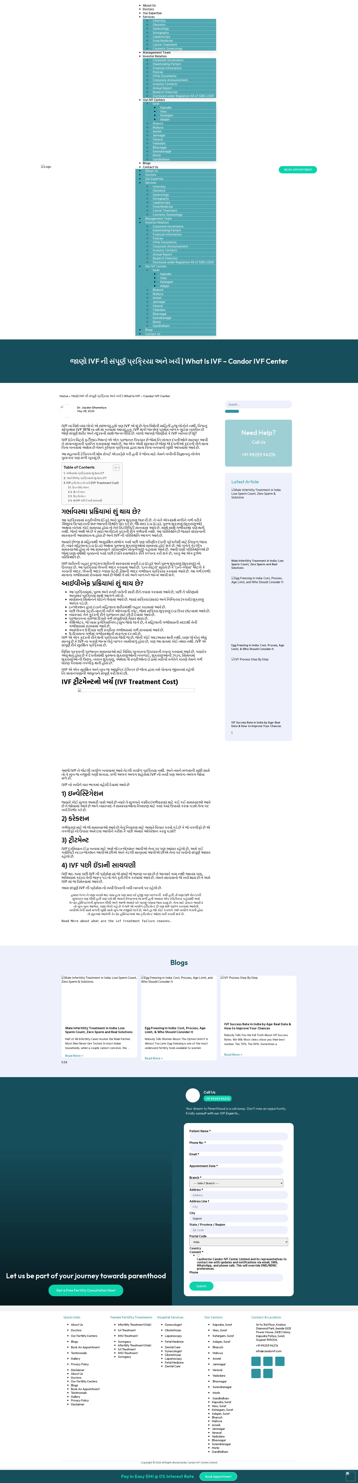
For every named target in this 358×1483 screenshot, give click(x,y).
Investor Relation (155, 56)
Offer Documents (165, 76)
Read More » (74, 1055)
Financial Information (167, 68)
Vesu (163, 111)
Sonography (161, 32)
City (192, 1212)
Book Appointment (218, 1476)
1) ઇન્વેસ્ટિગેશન (80, 487)
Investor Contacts (165, 84)
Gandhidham (161, 159)
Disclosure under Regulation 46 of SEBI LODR (183, 95)
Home (64, 396)
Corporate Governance (168, 60)
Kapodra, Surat (222, 1324)
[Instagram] (268, 1373)
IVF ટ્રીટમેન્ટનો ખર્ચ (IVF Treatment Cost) (92, 483)
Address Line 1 (199, 1201)
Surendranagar (162, 151)
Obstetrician (173, 1330)
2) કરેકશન (79, 492)
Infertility (159, 20)
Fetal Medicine (163, 40)
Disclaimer (77, 1370)
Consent (196, 1251)
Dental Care (172, 1347)
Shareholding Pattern (167, 64)
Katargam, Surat (223, 1336)
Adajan (164, 119)
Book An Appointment (85, 1347)
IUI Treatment (127, 1330)
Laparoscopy (161, 36)
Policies (158, 72)
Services (149, 16)
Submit (201, 1286)
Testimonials (79, 1353)
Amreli (157, 131)
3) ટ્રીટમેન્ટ (79, 496)
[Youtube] (280, 1361)
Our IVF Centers (154, 99)
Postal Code (197, 1236)
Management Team (158, 218)
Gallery (75, 1358)
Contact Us (150, 167)
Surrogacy (124, 1341)
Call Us (209, 1092)
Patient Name (200, 1131)
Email (194, 1154)
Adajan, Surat (221, 1341)
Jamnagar (159, 135)
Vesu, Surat (220, 1330)
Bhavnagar (160, 147)
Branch (195, 1177)
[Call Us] (193, 1095)
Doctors (150, 174)
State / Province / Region (207, 1224)
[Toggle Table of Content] (114, 467)
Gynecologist (173, 1324)
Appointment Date (203, 1165)
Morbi (157, 155)
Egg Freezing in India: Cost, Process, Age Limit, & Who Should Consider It (257, 647)
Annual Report (162, 88)
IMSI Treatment (128, 1336)
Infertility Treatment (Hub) (134, 1324)
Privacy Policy (80, 1364)
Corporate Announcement (170, 80)
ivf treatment (128, 921)
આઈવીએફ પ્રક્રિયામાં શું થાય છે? (86, 478)
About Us (151, 170)
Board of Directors (165, 92)
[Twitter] (268, 1361)
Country (195, 1248)
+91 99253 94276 (258, 454)
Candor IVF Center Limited (202, 1462)
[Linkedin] (256, 1373)
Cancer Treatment (165, 44)
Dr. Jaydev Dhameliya (91, 407)
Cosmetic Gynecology (167, 214)
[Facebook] (256, 1361)
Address (196, 1189)
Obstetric (159, 24)
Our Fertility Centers (84, 1336)
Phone (193, 1272)
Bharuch (158, 123)
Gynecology (161, 28)
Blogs (149, 329)
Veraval (158, 139)
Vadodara (159, 143)
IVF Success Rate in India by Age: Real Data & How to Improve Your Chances (256, 724)
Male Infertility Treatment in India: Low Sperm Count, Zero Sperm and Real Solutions (257, 564)
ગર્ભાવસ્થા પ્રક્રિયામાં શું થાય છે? (85, 473)
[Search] (232, 411)
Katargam (166, 115)
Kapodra (165, 107)
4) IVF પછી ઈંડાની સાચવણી (87, 500)
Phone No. (197, 1142)
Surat (156, 103)
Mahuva (158, 127)
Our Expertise (154, 178)
